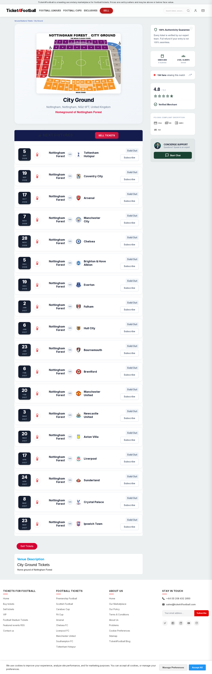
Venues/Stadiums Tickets (23, 21)
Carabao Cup (63, 609)
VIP (5, 614)
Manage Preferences (173, 667)
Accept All (197, 667)
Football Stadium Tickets (15, 620)
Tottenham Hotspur (66, 646)
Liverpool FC (62, 630)
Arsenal (60, 620)
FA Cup (59, 614)
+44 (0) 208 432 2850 (178, 598)
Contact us (8, 630)
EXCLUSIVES (90, 10)
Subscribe (129, 157)
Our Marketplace (117, 604)
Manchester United (66, 636)
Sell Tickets (26, 546)
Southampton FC (64, 641)
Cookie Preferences (119, 630)
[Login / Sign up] (195, 10)
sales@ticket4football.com (181, 604)
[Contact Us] (203, 10)
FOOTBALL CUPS (72, 10)
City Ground (38, 21)
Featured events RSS (14, 625)
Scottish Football (64, 604)
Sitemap (113, 636)
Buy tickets (8, 604)
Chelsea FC (62, 625)
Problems (114, 625)
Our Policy (114, 609)
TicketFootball (21, 11)
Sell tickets (107, 135)
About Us (113, 620)
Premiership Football (66, 598)
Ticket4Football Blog (119, 641)
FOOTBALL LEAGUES (50, 10)
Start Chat (173, 155)
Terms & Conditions (119, 614)
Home (6, 598)
